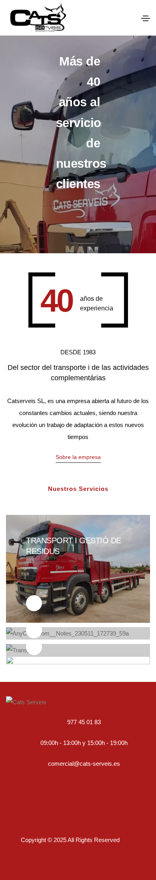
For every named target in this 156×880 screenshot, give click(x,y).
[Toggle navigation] (145, 18)
